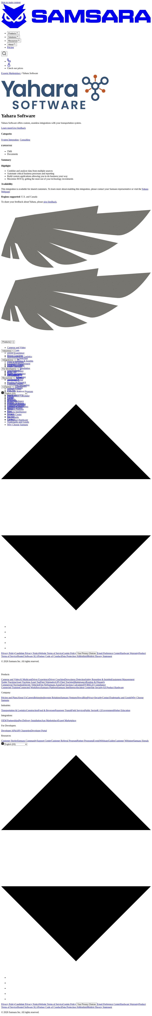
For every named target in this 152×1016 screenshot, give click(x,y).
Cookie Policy (69, 653)
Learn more (6, 128)
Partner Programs (85, 740)
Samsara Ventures (69, 697)
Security (98, 697)
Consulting (25, 139)
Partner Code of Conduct (49, 656)
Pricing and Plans (9, 697)
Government (108, 710)
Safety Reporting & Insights (98, 679)
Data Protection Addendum (74, 656)
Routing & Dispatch (95, 682)
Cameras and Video (16, 347)
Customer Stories (15, 383)
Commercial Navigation (12, 685)
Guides (111, 740)
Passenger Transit (63, 710)
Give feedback (19, 128)
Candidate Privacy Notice (27, 653)
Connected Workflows (30, 687)
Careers (30, 697)
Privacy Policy (8, 653)
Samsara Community (17, 386)
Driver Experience (15, 353)
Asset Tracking (23, 682)
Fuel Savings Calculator (72, 685)
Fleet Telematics (47, 682)
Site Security (97, 687)
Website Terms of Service (51, 653)
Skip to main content (10, 2)
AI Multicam (26, 679)
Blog (85, 697)
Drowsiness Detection (75, 679)
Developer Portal (15, 380)
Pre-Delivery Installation (30, 720)
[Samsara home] (76, 27)
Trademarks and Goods (120, 697)
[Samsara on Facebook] (9, 626)
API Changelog (23, 730)
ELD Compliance (97, 685)
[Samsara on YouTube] (9, 648)
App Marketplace (15, 371)
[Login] (9, 65)
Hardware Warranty (129, 653)
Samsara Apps (54, 685)
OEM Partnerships (15, 365)
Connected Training (10, 687)
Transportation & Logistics (19, 356)
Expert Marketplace (67, 720)
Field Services (77, 710)
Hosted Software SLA (27, 656)
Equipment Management (122, 679)
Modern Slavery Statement (99, 656)
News (80, 697)
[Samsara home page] (20, 336)
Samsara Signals (141, 740)
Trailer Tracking (8, 682)
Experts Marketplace (11, 73)
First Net (43, 685)
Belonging (39, 697)
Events (96, 740)
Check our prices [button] (15, 68)
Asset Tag (35, 682)
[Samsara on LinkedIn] (9, 642)
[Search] (4, 53)
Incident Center (84, 687)
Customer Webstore (124, 740)
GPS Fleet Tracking (64, 682)
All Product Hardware (113, 687)
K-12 (99, 710)
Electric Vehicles (31, 685)
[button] (76, 505)
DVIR (86, 685)
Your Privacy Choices (86, 653)
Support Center (14, 389)
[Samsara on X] (9, 632)
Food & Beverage (15, 362)
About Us (22, 697)
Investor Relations (52, 697)
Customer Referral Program (64, 740)
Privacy (90, 697)
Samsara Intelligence (67, 687)
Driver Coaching (57, 679)
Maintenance (80, 682)
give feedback (50, 202)
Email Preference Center (108, 653)
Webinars (103, 740)
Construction (32, 710)
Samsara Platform (49, 687)
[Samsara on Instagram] (9, 637)
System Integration (10, 139)
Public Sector (90, 710)
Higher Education (122, 710)
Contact (105, 697)
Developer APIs (14, 374)
